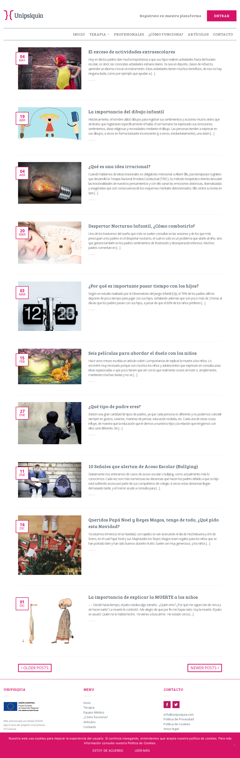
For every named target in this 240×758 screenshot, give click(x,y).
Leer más (142, 750)
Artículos (198, 34)
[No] (234, 745)
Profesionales (129, 34)
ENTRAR (221, 15)
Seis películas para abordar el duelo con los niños (142, 353)
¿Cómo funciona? (165, 34)
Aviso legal (171, 729)
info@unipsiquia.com (179, 715)
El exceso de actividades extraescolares (131, 51)
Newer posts (204, 667)
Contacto (223, 34)
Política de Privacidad (179, 719)
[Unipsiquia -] (27, 14)
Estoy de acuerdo (108, 750)
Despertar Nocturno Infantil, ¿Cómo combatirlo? (141, 225)
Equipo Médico (93, 712)
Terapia (97, 34)
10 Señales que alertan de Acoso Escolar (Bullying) (143, 466)
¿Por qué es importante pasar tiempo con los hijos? (143, 285)
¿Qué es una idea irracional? (119, 166)
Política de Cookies (177, 724)
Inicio (79, 34)
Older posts (35, 667)
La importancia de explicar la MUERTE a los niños (143, 597)
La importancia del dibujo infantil (126, 111)
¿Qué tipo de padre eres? (114, 406)
